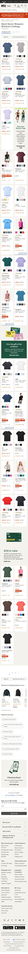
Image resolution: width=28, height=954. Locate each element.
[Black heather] (4, 374)
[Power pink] (11, 476)
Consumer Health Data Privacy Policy (14, 943)
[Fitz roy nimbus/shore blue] (9, 232)
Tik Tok (8, 920)
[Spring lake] (25, 200)
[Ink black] (25, 166)
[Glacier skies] (9, 510)
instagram (4, 920)
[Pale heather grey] (8, 615)
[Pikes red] (4, 510)
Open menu (25, 5)
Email (2, 806)
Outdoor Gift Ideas (6, 863)
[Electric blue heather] (25, 270)
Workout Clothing (15, 19)
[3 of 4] (7, 53)
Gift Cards (4, 865)
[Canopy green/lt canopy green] (4, 581)
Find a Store (4, 910)
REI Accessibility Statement (14, 950)
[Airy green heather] (22, 56)
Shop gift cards (14, 355)
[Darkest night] (20, 56)
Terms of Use (6, 939)
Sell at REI (4, 895)
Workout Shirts (8, 754)
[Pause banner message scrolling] (26, 14)
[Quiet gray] (8, 123)
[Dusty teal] (16, 445)
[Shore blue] (20, 166)
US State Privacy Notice (19, 941)
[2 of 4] (20, 86)
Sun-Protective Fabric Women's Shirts (12, 737)
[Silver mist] (18, 56)
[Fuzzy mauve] (11, 581)
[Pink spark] (9, 89)
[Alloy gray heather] (9, 56)
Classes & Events (19, 876)
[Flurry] (9, 445)
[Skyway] (3, 200)
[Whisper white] (19, 510)
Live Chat (4, 913)
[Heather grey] (9, 374)
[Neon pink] (16, 581)
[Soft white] (7, 510)
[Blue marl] (16, 374)
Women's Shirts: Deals (10, 719)
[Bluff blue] (3, 407)
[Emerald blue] (5, 304)
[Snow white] (8, 200)
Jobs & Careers (5, 890)
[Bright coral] (19, 615)
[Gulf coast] (18, 200)
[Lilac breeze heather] (11, 374)
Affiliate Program (6, 897)
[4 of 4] (8, 53)
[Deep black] (16, 510)
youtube (19, 920)
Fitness (2, 19)
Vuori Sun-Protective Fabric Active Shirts (13, 725)
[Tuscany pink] (16, 476)
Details (22, 802)
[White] (19, 232)
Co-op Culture (5, 892)
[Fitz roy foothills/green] (4, 232)
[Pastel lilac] (3, 123)
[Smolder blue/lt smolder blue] (22, 304)
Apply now (7, 561)
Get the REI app (14, 784)
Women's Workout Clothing (7, 20)
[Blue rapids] (7, 476)
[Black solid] (10, 647)
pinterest (16, 920)
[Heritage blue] (5, 647)
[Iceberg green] (20, 200)
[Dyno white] (22, 166)
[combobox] (14, 10)
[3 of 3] (21, 404)
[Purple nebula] (22, 89)
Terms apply (13, 352)
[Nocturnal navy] (9, 270)
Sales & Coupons (19, 863)
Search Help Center (6, 908)
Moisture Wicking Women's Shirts (12, 743)
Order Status (18, 845)
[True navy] (19, 374)
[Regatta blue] (21, 615)
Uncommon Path (19, 879)
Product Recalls (7, 946)
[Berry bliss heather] (11, 270)
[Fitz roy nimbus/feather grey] (11, 232)
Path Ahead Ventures (21, 881)
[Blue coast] (20, 270)
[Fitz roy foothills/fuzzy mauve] (7, 232)
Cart (21, 5)
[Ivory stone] (11, 56)
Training (7, 19)
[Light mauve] (3, 304)
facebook (12, 920)
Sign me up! (14, 813)
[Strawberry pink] (22, 200)
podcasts (23, 920)
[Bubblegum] (11, 445)
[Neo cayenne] (23, 232)
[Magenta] (16, 232)
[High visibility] (5, 200)
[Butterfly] (23, 510)
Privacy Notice (6, 941)
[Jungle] (23, 476)
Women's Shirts (8, 731)
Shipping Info (19, 856)
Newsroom (18, 897)
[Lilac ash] (4, 89)
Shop (9, 6)
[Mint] (23, 374)
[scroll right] (12, 56)
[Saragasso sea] (4, 56)
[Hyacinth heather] (18, 270)
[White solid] (3, 647)
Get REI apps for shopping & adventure (14, 924)
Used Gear (4, 881)
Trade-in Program (6, 883)
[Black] (7, 56)
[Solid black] (5, 615)
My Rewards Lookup (7, 850)
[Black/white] (4, 476)
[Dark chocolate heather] (25, 56)
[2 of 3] (20, 404)
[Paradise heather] (8, 647)
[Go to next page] (18, 672)
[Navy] (7, 445)
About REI (17, 890)
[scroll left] (2, 56)
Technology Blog (19, 899)
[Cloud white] (7, 270)
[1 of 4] (6, 53)
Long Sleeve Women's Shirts (11, 749)
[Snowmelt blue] (18, 304)
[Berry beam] (8, 407)
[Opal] (10, 123)
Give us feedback (10, 795)
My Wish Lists (5, 852)
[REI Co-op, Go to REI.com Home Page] (3, 5)
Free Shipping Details (21, 865)
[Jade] (5, 407)
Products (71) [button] (6, 32)
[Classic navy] (21, 476)
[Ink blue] (9, 476)
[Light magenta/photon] (5, 166)
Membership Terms (14, 948)
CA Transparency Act (19, 946)
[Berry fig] (18, 166)
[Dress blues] (5, 123)
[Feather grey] (7, 581)
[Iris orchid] (21, 510)
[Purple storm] (19, 445)
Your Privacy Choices (19, 939)
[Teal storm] (7, 89)
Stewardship (18, 901)
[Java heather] (3, 615)
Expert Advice (16, 32)
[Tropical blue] (19, 476)
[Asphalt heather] (25, 89)
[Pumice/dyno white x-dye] (25, 304)
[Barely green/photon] (8, 166)
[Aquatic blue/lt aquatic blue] (9, 581)
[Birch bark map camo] (8, 304)
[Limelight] (19, 581)
